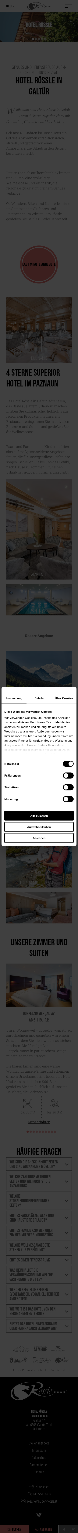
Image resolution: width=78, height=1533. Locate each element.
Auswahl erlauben (39, 826)
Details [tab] (39, 698)
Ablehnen (39, 838)
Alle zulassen (39, 815)
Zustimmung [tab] (14, 698)
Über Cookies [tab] (64, 698)
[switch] (68, 776)
